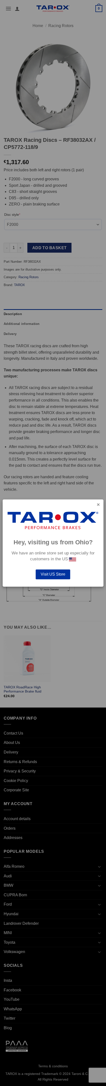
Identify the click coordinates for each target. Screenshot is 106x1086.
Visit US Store (53, 574)
